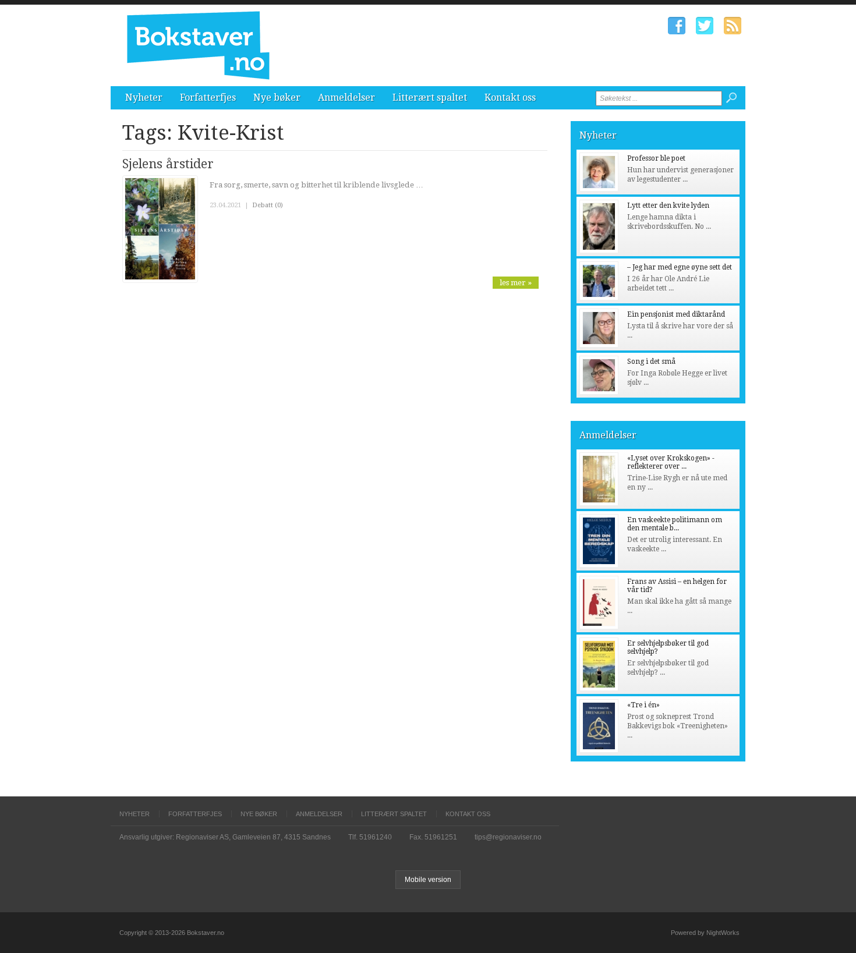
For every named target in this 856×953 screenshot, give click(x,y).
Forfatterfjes (208, 97)
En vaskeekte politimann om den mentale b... (674, 524)
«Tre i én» (643, 705)
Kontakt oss (510, 97)
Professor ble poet (656, 158)
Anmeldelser (346, 97)
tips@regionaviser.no (508, 837)
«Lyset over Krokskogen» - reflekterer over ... (670, 462)
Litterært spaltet (429, 97)
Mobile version (428, 880)
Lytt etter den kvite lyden (668, 205)
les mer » (516, 282)
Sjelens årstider (168, 164)
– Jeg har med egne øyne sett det (679, 267)
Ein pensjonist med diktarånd (676, 314)
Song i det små (651, 361)
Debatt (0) (267, 205)
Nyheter (143, 97)
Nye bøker (276, 97)
